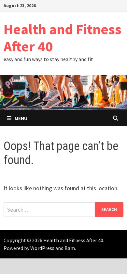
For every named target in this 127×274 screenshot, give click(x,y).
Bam (69, 248)
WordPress (42, 248)
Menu (21, 118)
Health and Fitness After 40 (62, 37)
